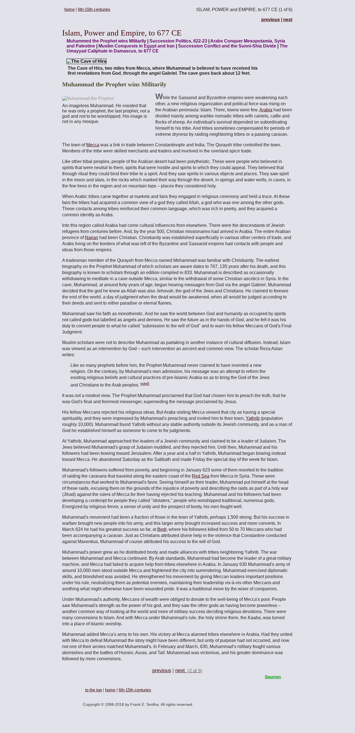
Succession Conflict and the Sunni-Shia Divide (227, 46)
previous (270, 19)
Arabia (265, 109)
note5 (144, 383)
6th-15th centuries (94, 9)
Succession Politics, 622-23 (178, 41)
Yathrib (253, 418)
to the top (93, 689)
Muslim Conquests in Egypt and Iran (136, 46)
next (287, 19)
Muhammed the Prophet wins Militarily (106, 41)
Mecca (92, 144)
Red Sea (200, 476)
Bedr (161, 529)
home (69, 9)
